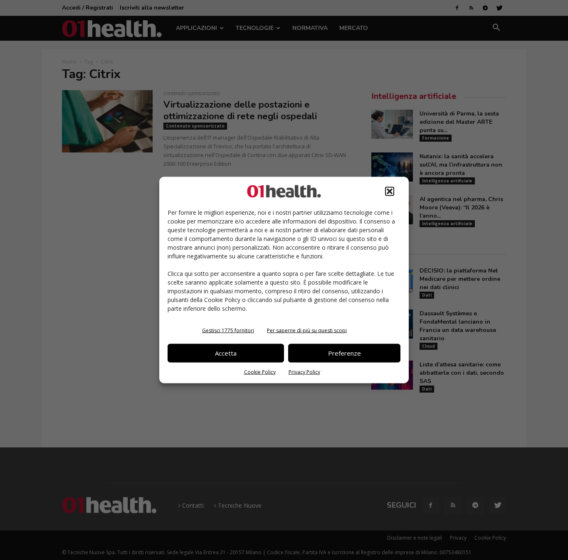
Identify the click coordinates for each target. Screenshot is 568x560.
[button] (389, 191)
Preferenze (344, 353)
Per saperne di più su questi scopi (307, 330)
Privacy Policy (304, 371)
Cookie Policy (260, 371)
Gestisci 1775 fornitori (228, 330)
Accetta (226, 353)
